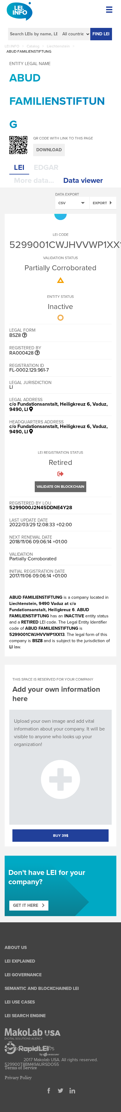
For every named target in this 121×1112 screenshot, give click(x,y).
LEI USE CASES (20, 1002)
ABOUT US (16, 947)
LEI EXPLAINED (20, 961)
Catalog (33, 46)
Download (49, 149)
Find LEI (101, 34)
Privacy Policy (18, 1077)
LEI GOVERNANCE (23, 974)
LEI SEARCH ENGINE (25, 1015)
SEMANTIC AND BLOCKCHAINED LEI (42, 988)
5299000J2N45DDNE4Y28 (40, 508)
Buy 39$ (60, 835)
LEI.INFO (12, 46)
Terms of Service (21, 1067)
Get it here (27, 905)
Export (100, 203)
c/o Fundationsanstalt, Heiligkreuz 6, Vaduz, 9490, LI (58, 407)
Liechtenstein (58, 46)
